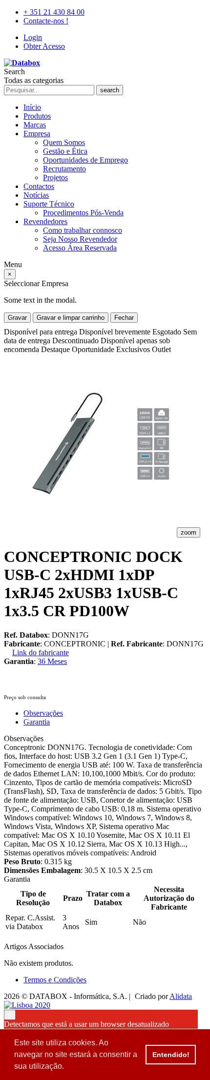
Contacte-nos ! (45, 21)
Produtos (37, 116)
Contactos (38, 186)
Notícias (36, 195)
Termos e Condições (54, 980)
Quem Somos (64, 142)
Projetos (55, 177)
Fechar (124, 317)
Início (32, 107)
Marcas (34, 125)
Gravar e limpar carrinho (71, 317)
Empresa (36, 133)
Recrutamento (64, 169)
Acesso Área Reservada (80, 248)
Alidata (180, 996)
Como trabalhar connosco (82, 230)
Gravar (17, 317)
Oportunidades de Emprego (85, 160)
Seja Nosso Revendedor (80, 239)
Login (32, 37)
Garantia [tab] (36, 722)
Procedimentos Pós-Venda (83, 212)
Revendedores (45, 221)
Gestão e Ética (65, 151)
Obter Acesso (44, 46)
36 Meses (52, 661)
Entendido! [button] (170, 1055)
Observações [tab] (43, 713)
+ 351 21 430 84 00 (53, 12)
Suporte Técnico (48, 204)
